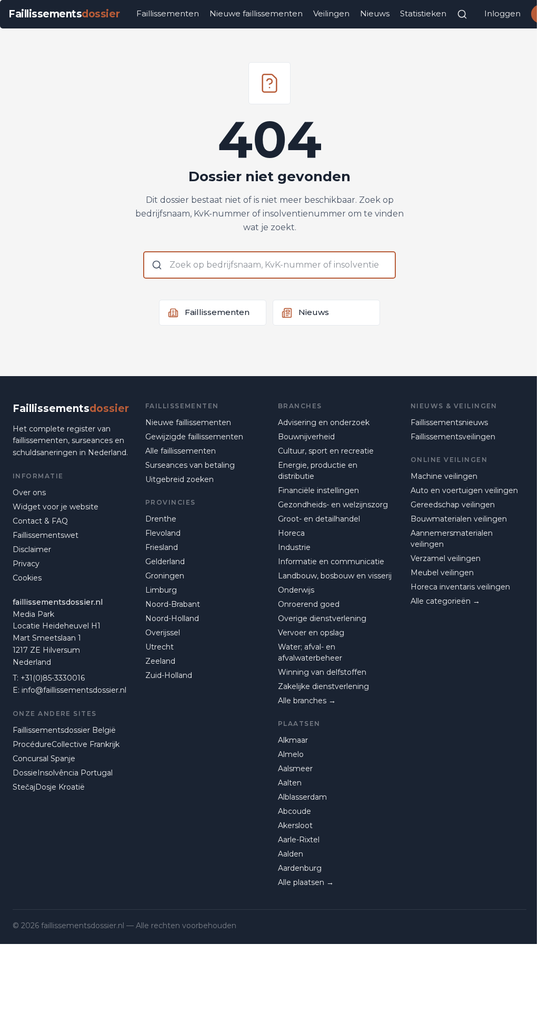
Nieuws (375, 13)
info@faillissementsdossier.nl (74, 690)
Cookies (27, 578)
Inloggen (502, 13)
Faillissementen (167, 13)
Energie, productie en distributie (317, 470)
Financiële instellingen (318, 490)
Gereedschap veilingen (453, 504)
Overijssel (162, 632)
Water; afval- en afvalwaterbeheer (310, 652)
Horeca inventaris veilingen (460, 587)
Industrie (294, 547)
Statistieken (423, 13)
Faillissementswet (45, 535)
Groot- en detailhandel (319, 519)
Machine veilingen (444, 476)
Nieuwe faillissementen (256, 13)
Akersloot (295, 825)
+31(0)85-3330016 (53, 678)
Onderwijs (296, 590)
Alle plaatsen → (306, 882)
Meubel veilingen (442, 572)
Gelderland (165, 561)
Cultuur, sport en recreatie (326, 451)
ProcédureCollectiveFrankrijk (66, 744)
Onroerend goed (309, 604)
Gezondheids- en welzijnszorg (333, 504)
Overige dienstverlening (322, 618)
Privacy (26, 563)
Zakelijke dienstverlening (323, 686)
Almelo (291, 754)
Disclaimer (32, 549)
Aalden (290, 854)
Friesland (161, 547)
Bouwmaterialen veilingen (459, 519)
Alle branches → (307, 700)
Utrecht (159, 647)
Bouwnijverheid (306, 436)
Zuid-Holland (168, 675)
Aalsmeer (295, 768)
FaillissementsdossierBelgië (64, 730)
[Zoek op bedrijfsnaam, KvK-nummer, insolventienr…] (462, 14)
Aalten (290, 783)
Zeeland (160, 661)
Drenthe (160, 519)
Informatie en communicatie (331, 561)
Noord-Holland (172, 618)
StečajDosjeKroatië (49, 787)
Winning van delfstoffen (322, 672)
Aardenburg (300, 868)
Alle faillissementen (180, 451)
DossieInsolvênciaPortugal (63, 773)
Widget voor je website (55, 507)
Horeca (291, 533)
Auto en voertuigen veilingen (464, 490)
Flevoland (163, 533)
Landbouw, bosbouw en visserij (335, 576)
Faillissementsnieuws (449, 422)
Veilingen (331, 13)
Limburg (161, 590)
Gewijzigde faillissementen (194, 436)
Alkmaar (293, 740)
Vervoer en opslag (311, 632)
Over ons (29, 492)
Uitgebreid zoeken (179, 479)
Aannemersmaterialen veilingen (452, 538)
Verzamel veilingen (446, 558)
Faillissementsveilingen (453, 436)
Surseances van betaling (190, 465)
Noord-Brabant (172, 604)
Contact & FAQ (40, 521)
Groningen (164, 576)
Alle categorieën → (445, 601)
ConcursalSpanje (44, 758)
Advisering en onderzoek (324, 422)
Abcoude (294, 811)
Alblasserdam (302, 797)
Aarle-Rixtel (299, 839)
